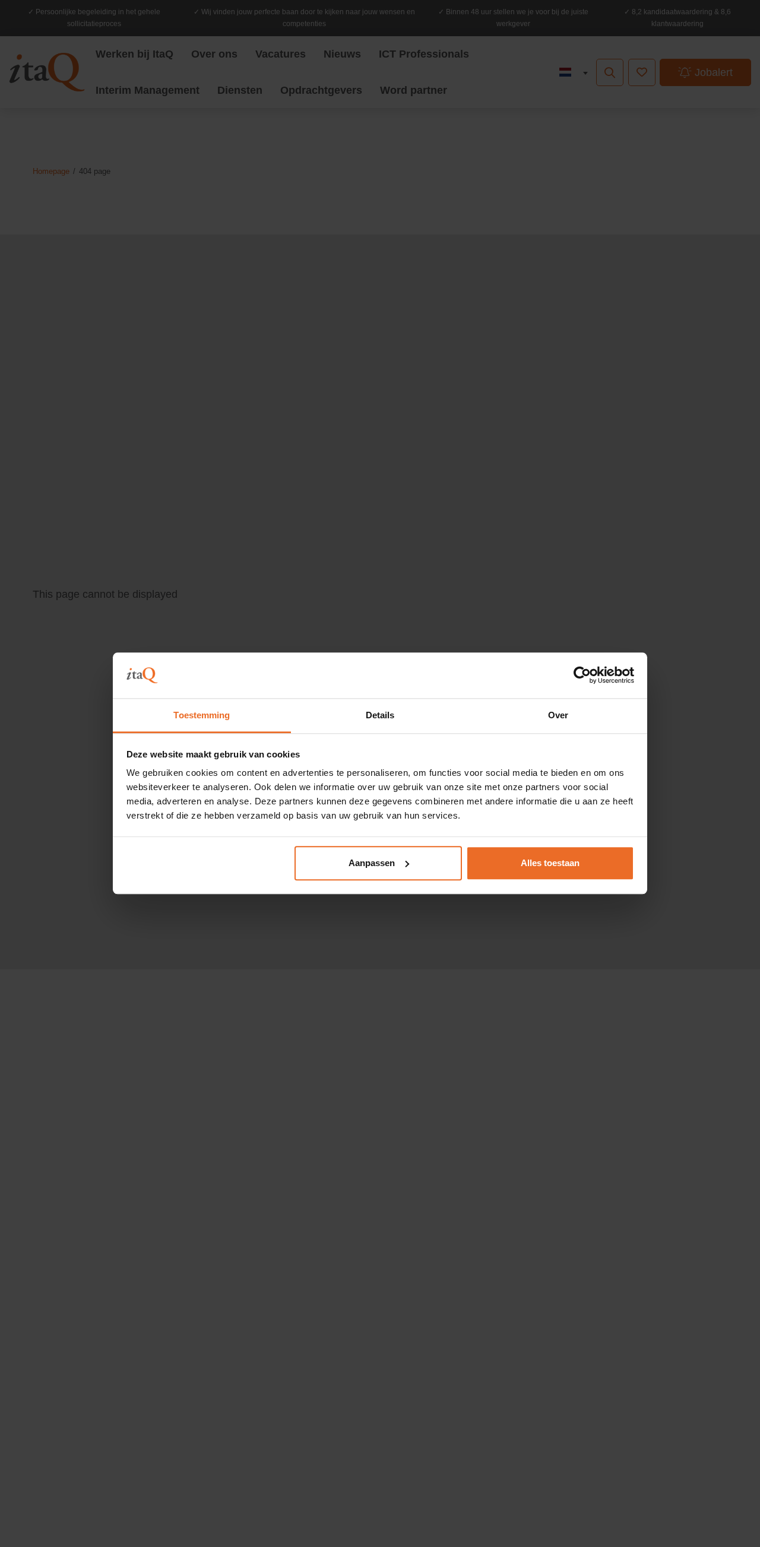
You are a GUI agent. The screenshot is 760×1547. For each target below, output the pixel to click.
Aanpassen (372, 863)
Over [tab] (558, 715)
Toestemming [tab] (201, 715)
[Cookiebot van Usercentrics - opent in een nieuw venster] (582, 675)
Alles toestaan (550, 863)
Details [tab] (380, 715)
